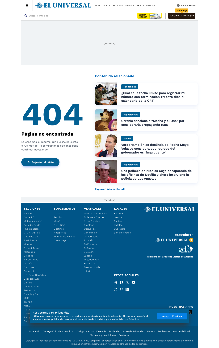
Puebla (118, 221)
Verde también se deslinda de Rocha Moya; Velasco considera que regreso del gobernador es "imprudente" (155, 148)
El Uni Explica (32, 232)
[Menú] (27, 5)
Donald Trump (32, 248)
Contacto (124, 335)
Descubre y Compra (95, 213)
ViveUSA (89, 252)
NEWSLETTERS (133, 5)
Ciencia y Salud (33, 294)
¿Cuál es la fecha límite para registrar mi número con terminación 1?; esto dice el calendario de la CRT (153, 97)
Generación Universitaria (91, 234)
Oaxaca (118, 217)
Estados (28, 255)
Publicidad (114, 331)
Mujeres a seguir (33, 221)
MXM (97, 5)
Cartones (29, 267)
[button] (181, 16)
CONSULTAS (149, 5)
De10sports (90, 244)
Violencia (101, 331)
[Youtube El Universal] (133, 283)
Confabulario (31, 286)
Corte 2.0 (29, 217)
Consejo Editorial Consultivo (58, 331)
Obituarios (90, 229)
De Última (59, 225)
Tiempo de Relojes (64, 236)
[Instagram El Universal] (115, 289)
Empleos (89, 225)
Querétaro (119, 229)
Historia (151, 331)
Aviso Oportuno (92, 221)
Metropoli (29, 252)
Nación (28, 213)
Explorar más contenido (110, 189)
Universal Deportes (35, 275)
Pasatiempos (91, 259)
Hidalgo (118, 225)
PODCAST (118, 5)
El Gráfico (89, 240)
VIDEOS (106, 5)
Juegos (88, 255)
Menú (27, 305)
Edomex (118, 213)
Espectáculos (31, 279)
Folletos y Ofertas (94, 217)
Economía (29, 271)
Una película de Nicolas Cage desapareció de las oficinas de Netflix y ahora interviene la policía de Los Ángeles (156, 174)
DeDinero (89, 248)
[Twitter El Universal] (127, 283)
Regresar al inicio (43, 162)
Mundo (28, 244)
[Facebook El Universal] (121, 283)
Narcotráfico (31, 259)
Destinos (59, 229)
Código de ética (85, 331)
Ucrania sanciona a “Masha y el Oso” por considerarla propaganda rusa (152, 123)
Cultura (28, 282)
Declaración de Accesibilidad (174, 331)
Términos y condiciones (103, 335)
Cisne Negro (60, 240)
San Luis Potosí (122, 232)
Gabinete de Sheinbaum (31, 238)
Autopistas (60, 232)
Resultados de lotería (92, 269)
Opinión (28, 263)
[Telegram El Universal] (115, 283)
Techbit (28, 302)
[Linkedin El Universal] (127, 289)
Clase (57, 213)
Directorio (34, 331)
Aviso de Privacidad (133, 331)
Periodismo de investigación (32, 227)
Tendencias (30, 290)
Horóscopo (90, 263)
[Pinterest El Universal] (121, 289)
